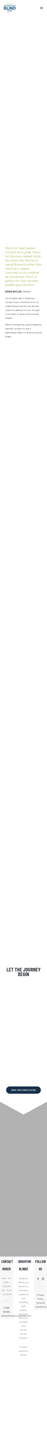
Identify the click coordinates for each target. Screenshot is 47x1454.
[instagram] (43, 1279)
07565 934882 (6, 1309)
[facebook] (38, 1279)
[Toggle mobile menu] (41, 8)
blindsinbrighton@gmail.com (6, 1315)
